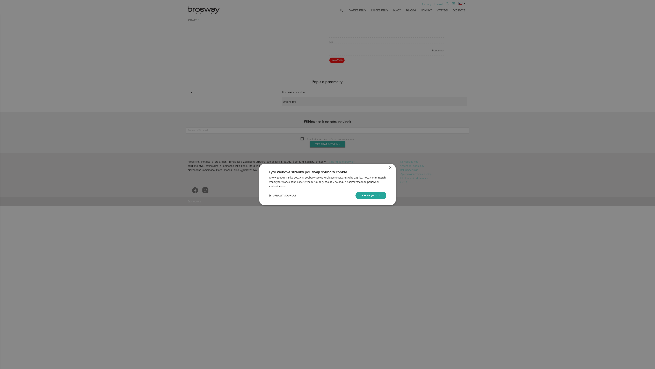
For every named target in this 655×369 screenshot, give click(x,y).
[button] (282, 195)
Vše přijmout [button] (371, 195)
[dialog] (327, 184)
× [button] (390, 167)
